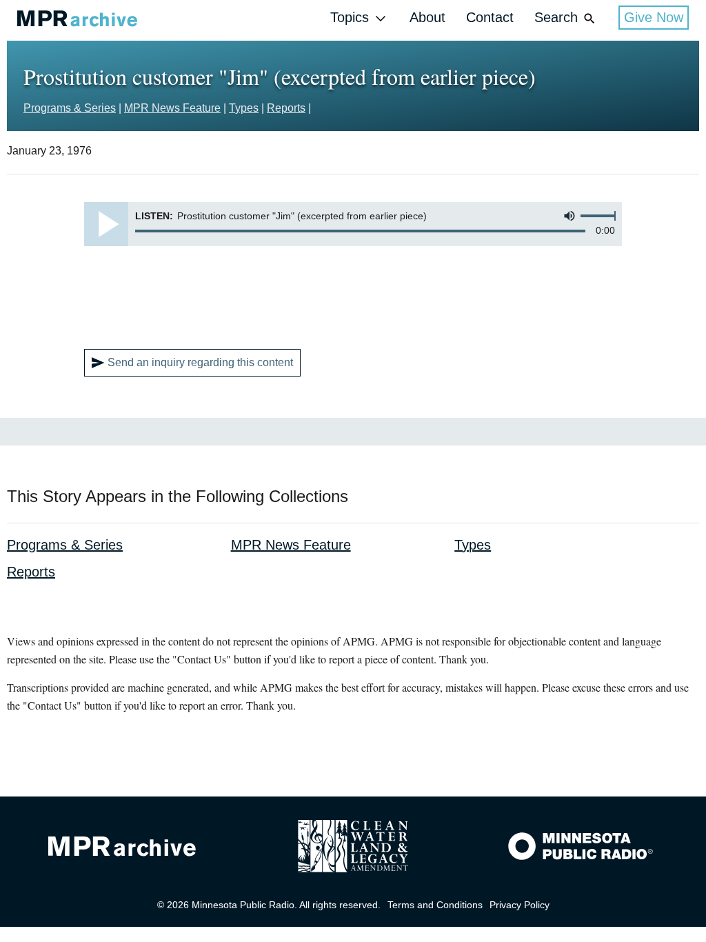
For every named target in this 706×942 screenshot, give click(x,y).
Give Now (653, 17)
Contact (490, 17)
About (427, 17)
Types (244, 108)
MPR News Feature (172, 108)
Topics (349, 17)
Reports (286, 108)
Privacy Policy (519, 904)
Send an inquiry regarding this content (200, 362)
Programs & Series (69, 108)
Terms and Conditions (435, 904)
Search (556, 17)
